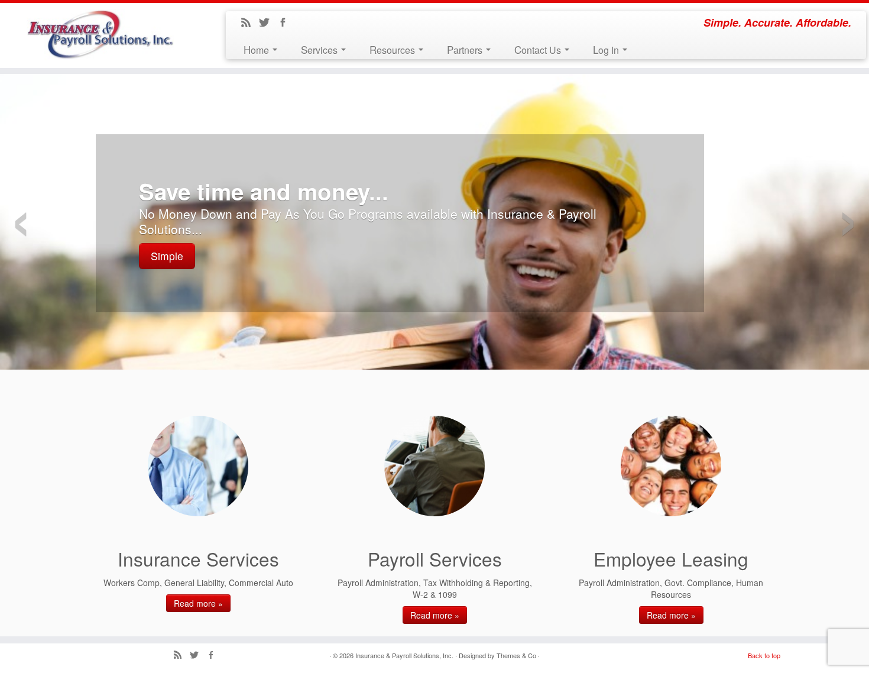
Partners (466, 49)
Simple (167, 255)
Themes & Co (516, 655)
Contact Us (538, 49)
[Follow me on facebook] (286, 23)
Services (320, 49)
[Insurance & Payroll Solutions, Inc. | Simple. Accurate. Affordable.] (100, 34)
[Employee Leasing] (671, 466)
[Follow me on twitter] (268, 23)
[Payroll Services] (434, 466)
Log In (607, 49)
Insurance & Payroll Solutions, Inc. (404, 655)
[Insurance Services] (198, 466)
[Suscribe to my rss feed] (250, 23)
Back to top (764, 655)
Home (257, 49)
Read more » (198, 603)
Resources (393, 49)
